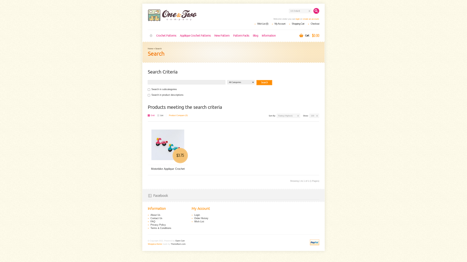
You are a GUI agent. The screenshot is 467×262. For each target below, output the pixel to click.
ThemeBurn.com (178, 244)
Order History (201, 218)
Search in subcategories (164, 89)
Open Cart (180, 241)
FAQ (152, 221)
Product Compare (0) (178, 115)
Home (151, 36)
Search (158, 48)
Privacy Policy (158, 224)
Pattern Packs (241, 35)
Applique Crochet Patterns (195, 35)
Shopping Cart (298, 23)
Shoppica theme (155, 244)
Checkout (315, 23)
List (161, 115)
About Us (155, 215)
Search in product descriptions (167, 95)
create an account (311, 19)
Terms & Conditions (160, 228)
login (298, 19)
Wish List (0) (262, 23)
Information (269, 35)
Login (197, 215)
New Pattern (221, 35)
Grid (153, 115)
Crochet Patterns (166, 35)
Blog (255, 35)
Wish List (199, 221)
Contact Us (156, 218)
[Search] (316, 11)
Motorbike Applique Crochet (168, 168)
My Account (280, 23)
